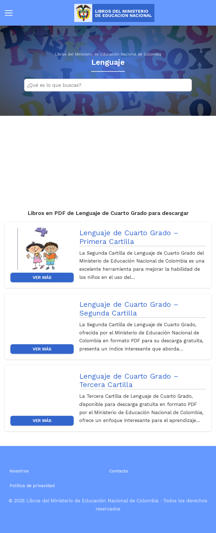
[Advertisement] (108, 158)
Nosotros (19, 471)
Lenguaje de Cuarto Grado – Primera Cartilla (128, 237)
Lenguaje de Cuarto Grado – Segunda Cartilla (128, 308)
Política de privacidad (32, 485)
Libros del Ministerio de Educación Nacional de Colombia (108, 54)
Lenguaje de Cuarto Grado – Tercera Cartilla (128, 380)
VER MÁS (42, 277)
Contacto (118, 471)
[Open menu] (9, 13)
